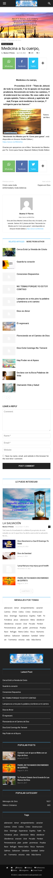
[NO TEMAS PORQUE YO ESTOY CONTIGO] (9, 289)
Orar (25, 623)
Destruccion (37, 612)
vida (28, 639)
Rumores (40, 631)
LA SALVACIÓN (12, 523)
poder (25, 627)
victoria (21, 639)
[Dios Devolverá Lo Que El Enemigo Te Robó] (9, 544)
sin (5, 639)
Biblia (15, 870)
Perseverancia (10, 627)
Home (3, 40)
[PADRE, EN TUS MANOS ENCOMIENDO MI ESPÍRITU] (9, 581)
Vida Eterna (36, 639)
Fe (44, 616)
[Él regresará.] (9, 326)
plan (19, 627)
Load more (26, 591)
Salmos (7, 635)
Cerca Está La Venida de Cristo (32, 249)
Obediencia (8, 623)
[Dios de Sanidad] (9, 555)
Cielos (21, 612)
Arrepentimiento (27, 608)
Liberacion (24, 620)
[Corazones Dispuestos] (9, 277)
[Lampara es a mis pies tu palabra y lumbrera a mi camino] (9, 301)
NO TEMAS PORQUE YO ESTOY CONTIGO (19, 698)
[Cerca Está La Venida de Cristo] (9, 252)
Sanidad (34, 635)
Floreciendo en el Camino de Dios (33, 335)
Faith (39, 616)
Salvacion (16, 635)
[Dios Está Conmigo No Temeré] (9, 351)
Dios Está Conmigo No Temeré (32, 348)
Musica (19, 868)
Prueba (43, 627)
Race (6, 631)
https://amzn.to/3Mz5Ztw (13, 142)
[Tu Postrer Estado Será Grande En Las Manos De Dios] (9, 780)
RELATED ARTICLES (16, 242)
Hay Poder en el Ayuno (28, 360)
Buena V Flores (9, 53)
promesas (34, 627)
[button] (49, 3)
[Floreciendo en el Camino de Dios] (9, 338)
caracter (39, 608)
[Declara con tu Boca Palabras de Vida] (9, 375)
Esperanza (23, 616)
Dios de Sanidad (24, 553)
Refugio (13, 631)
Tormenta (12, 639)
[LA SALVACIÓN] (26, 504)
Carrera (7, 612)
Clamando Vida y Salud (28, 385)
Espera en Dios (44, 185)
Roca (32, 631)
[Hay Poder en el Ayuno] (9, 363)
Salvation (25, 635)
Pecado (32, 623)
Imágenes (24, 870)
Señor (41, 635)
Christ (14, 612)
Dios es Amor (23, 311)
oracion (18, 623)
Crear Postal (37, 870)
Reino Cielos (23, 631)
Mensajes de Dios (14, 40)
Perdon (40, 623)
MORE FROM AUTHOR (35, 242)
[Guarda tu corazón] (9, 264)
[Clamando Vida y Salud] (9, 388)
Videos (29, 868)
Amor (16, 608)
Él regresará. (23, 323)
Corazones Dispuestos (28, 274)
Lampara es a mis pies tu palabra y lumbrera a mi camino (26, 704)
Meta (32, 620)
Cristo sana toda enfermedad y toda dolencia (14, 186)
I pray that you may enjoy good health (33, 566)
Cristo (27, 612)
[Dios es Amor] (9, 314)
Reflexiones (40, 868)
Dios (6, 616)
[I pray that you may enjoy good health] (9, 568)
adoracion (8, 608)
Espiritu (32, 616)
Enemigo (13, 616)
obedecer (40, 620)
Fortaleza (8, 620)
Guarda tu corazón (26, 261)
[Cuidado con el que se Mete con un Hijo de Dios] (9, 756)
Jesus (16, 620)
